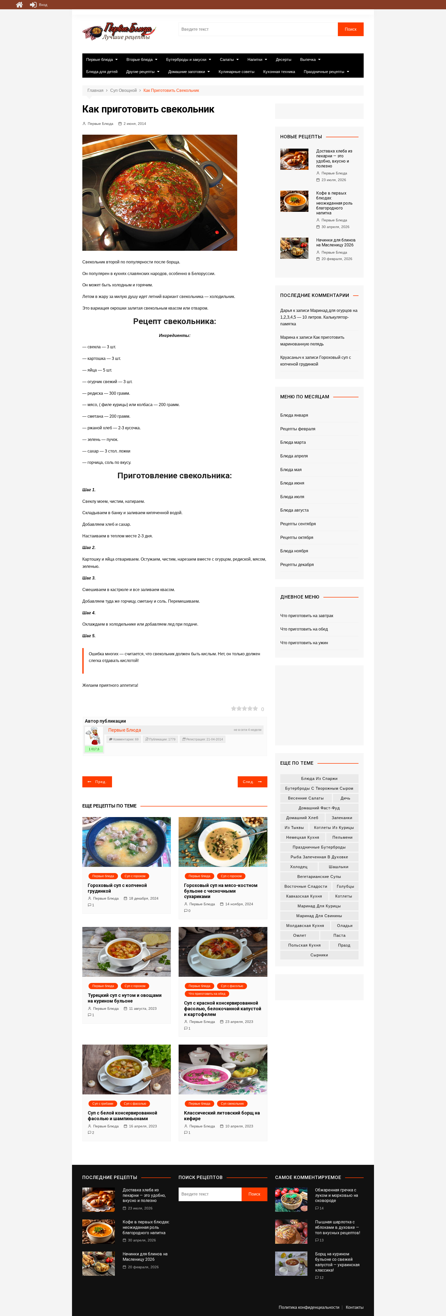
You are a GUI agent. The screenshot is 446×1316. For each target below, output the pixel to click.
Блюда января (294, 415)
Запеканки (342, 818)
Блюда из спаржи (319, 778)
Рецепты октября (296, 537)
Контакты (355, 1307)
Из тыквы (294, 827)
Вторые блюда (139, 59)
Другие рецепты (140, 71)
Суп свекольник (232, 1103)
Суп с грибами (102, 1103)
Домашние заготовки (186, 71)
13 (322, 1240)
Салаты (227, 59)
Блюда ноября (294, 551)
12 (322, 1277)
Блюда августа (294, 510)
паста (339, 935)
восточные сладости (305, 886)
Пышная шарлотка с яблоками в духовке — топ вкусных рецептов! (337, 1227)
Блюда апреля (294, 456)
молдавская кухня (305, 925)
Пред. (101, 782)
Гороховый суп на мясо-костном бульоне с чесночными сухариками (221, 891)
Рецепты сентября (298, 524)
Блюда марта (293, 442)
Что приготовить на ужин (304, 643)
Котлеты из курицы (334, 827)
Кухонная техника (279, 71)
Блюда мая (291, 469)
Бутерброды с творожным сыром (319, 788)
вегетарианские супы (319, 876)
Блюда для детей (101, 71)
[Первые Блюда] (94, 736)
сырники (319, 955)
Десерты (283, 59)
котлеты (343, 896)
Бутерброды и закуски (186, 59)
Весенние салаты (306, 798)
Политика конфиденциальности (309, 1307)
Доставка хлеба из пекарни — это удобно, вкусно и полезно (334, 158)
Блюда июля (292, 497)
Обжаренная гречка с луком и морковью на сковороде (336, 1195)
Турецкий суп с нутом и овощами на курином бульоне (125, 998)
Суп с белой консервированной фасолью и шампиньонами (122, 1115)
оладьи (345, 925)
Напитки (255, 59)
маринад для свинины (319, 916)
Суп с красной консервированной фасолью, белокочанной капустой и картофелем (222, 1008)
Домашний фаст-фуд (319, 808)
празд (344, 945)
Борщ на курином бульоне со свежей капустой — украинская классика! (337, 1262)
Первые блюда (99, 59)
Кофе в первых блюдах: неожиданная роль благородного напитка (334, 203)
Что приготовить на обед (207, 994)
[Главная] (19, 4)
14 (322, 1208)
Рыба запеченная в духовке (319, 857)
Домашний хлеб (302, 818)
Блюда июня (292, 483)
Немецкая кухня (302, 837)
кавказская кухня (304, 896)
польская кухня (304, 945)
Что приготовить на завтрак (306, 615)
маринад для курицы (319, 906)
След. (248, 782)
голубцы (345, 886)
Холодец (299, 867)
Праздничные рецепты (324, 71)
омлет (299, 935)
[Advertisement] (319, 705)
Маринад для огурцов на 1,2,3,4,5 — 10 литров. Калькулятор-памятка (318, 317)
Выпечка (308, 59)
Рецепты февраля (297, 429)
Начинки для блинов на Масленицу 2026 (336, 242)
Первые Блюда (100, 124)
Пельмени (342, 837)
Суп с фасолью (232, 986)
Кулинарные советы (236, 71)
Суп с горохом (135, 876)
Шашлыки (338, 867)
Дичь (346, 798)
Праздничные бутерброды (319, 847)
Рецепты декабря (297, 564)
